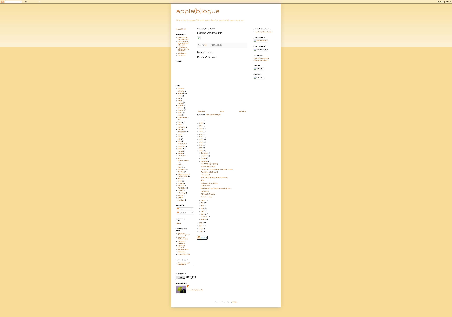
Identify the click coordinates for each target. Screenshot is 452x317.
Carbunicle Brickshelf (181, 246)
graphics (180, 110)
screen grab (181, 156)
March (203, 214)
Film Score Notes (183, 249)
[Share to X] (216, 45)
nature (180, 134)
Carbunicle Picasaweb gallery (184, 234)
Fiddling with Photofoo (208, 194)
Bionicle (180, 93)
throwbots (181, 183)
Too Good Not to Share (208, 166)
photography (182, 144)
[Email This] (212, 45)
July (202, 203)
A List (202, 180)
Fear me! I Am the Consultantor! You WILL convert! (217, 169)
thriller (180, 181)
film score (181, 108)
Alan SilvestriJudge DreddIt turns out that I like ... (216, 188)
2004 (201, 148)
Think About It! (205, 175)
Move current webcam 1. (261, 58)
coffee (180, 100)
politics (180, 148)
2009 (201, 134)
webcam (180, 195)
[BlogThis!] (214, 45)
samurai (180, 151)
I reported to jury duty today (209, 164)
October (203, 158)
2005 (201, 145)
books (180, 96)
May (202, 208)
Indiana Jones (182, 117)
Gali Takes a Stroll (206, 197)
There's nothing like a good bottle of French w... (183, 43)
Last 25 (178, 223)
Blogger (234, 302)
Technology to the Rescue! (209, 172)
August (203, 200)
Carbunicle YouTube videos (183, 238)
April (202, 211)
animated (181, 88)
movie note (181, 132)
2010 (201, 131)
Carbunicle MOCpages (181, 242)
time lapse (181, 185)
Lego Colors (205, 191)
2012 (201, 126)
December (204, 153)
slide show (181, 169)
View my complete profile (195, 290)
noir (179, 136)
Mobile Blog (181, 252)
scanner (180, 153)
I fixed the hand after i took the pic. (183, 38)
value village (182, 193)
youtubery (181, 200)
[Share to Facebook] (218, 45)
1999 (201, 231)
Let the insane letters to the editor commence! (184, 49)
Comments (182, 212)
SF (179, 158)
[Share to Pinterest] (221, 45)
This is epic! (181, 55)
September (204, 161)
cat (179, 98)
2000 (201, 228)
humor (180, 115)
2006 (201, 142)
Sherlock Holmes (183, 160)
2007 (201, 139)
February (204, 217)
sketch (180, 167)
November (204, 156)
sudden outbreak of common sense (184, 175)
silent (179, 165)
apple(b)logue (197, 10)
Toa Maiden (181, 188)
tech (179, 178)
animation (181, 91)
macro (180, 124)
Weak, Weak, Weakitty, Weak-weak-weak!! (214, 177)
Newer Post (201, 111)
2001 (201, 226)
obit (179, 139)
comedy (180, 103)
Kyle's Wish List (181, 29)
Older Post (242, 111)
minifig (180, 129)
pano (179, 141)
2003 (201, 151)
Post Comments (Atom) (213, 115)
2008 (201, 137)
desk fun (180, 105)
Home (222, 111)
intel (179, 120)
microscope (181, 127)
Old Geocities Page (184, 254)
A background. (182, 53)
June (202, 206)
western (180, 197)
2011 (201, 129)
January (203, 219)
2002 (201, 223)
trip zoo (180, 190)
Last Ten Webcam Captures (264, 32)
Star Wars (181, 172)
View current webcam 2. (261, 60)
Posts (181, 209)
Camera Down (205, 186)
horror (180, 112)
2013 (201, 123)
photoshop (181, 146)
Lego (179, 122)
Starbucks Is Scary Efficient (209, 183)
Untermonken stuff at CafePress (183, 263)
